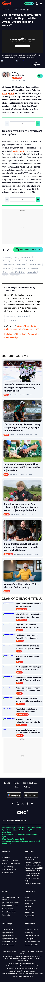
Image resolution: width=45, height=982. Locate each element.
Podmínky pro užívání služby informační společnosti (22, 966)
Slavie (4, 93)
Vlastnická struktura (29, 971)
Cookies (34, 968)
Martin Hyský (18, 151)
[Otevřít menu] (41, 3)
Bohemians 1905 (31, 329)
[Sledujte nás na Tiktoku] (27, 803)
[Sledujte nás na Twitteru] (22, 803)
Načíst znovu (22, 46)
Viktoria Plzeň (23, 326)
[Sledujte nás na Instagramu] (17, 803)
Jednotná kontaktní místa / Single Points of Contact (18, 974)
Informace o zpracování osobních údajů (19, 968)
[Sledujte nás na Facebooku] (13, 803)
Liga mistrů (21, 334)
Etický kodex (38, 974)
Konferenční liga (11, 337)
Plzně (11, 93)
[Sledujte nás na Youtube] (32, 803)
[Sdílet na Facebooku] (3, 249)
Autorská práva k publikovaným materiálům (22, 963)
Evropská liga (33, 334)
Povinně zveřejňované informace (23, 976)
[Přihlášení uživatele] (37, 3)
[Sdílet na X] (8, 249)
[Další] (38, 123)
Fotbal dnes (9, 334)
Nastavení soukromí (15, 971)
